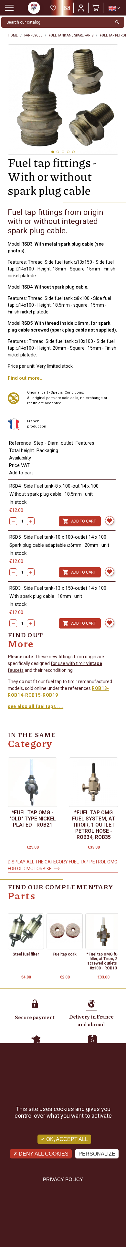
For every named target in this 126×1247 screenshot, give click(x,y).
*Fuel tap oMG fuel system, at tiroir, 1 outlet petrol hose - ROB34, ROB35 (93, 824)
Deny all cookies (42, 1154)
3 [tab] (63, 152)
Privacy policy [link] (63, 1179)
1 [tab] (52, 152)
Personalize (97, 1154)
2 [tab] (58, 152)
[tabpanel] (63, 99)
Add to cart (79, 521)
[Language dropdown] (114, 8)
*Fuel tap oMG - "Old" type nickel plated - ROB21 (32, 818)
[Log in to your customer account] (81, 8)
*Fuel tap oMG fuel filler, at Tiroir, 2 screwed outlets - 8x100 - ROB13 (104, 961)
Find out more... (26, 378)
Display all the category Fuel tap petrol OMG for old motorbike (62, 865)
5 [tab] (73, 152)
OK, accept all (66, 1139)
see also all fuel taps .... (35, 706)
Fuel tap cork (65, 954)
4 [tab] (68, 152)
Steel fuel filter (26, 954)
